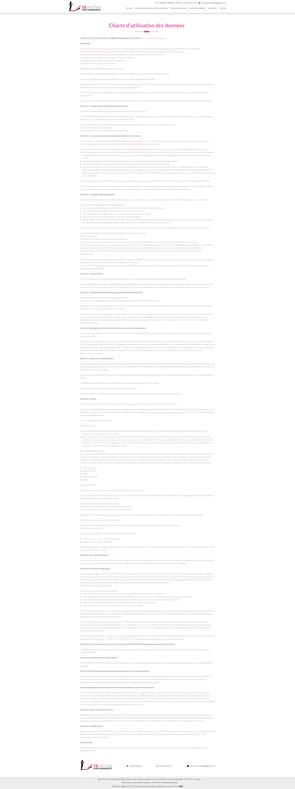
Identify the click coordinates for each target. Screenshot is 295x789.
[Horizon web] (176, 786)
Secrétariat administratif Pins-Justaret (184, 779)
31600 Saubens (135, 766)
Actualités (212, 8)
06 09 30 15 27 (165, 766)
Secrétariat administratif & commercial (151, 8)
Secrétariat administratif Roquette (121, 779)
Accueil (129, 8)
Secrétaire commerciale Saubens (136, 782)
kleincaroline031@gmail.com (213, 3)
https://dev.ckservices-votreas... (153, 38)
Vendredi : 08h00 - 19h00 (170, 3)
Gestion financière (178, 8)
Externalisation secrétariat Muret (152, 779)
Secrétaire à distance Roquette (165, 782)
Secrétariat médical (197, 8)
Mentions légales (119, 786)
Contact (223, 8)
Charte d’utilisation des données (141, 786)
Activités (102, 779)
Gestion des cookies (165, 786)
